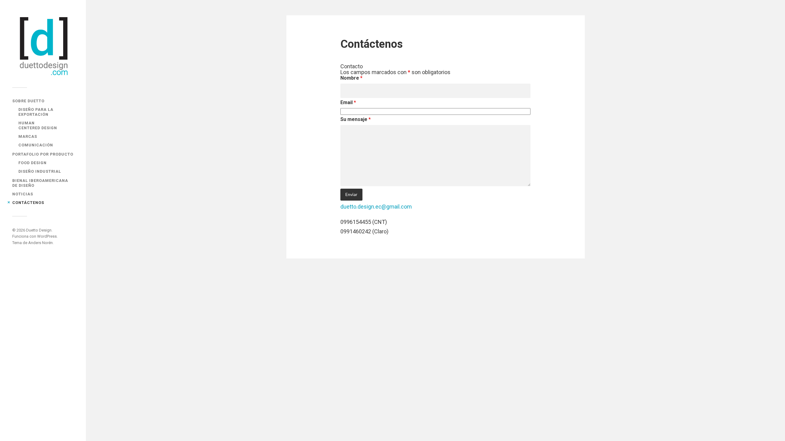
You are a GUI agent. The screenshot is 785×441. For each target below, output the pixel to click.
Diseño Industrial (39, 171)
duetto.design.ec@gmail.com (376, 206)
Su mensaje (355, 119)
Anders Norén (40, 242)
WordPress (47, 236)
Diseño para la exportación (35, 112)
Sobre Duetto (28, 101)
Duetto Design (39, 230)
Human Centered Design (37, 125)
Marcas (27, 136)
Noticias (22, 194)
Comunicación (35, 145)
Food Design (32, 162)
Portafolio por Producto (42, 154)
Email (348, 102)
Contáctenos (28, 202)
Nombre (351, 78)
